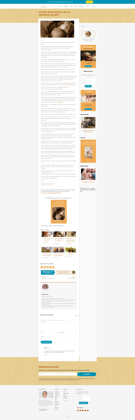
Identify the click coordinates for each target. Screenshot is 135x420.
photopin (49, 184)
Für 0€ (87, 6)
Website (42, 336)
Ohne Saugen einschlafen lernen (88, 182)
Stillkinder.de (87, 188)
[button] (97, 6)
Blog (76, 6)
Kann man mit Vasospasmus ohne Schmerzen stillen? (70, 240)
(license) (52, 184)
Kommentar (43, 321)
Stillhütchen (55, 104)
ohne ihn (74, 72)
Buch (71, 6)
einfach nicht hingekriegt (70, 85)
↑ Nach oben (67, 417)
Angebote (66, 6)
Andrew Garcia (45, 184)
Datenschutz (79, 379)
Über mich (81, 6)
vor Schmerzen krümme (58, 102)
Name (42, 332)
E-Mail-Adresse (62, 332)
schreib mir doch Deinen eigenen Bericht (51, 193)
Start (60, 6)
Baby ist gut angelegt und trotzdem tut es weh (58, 240)
